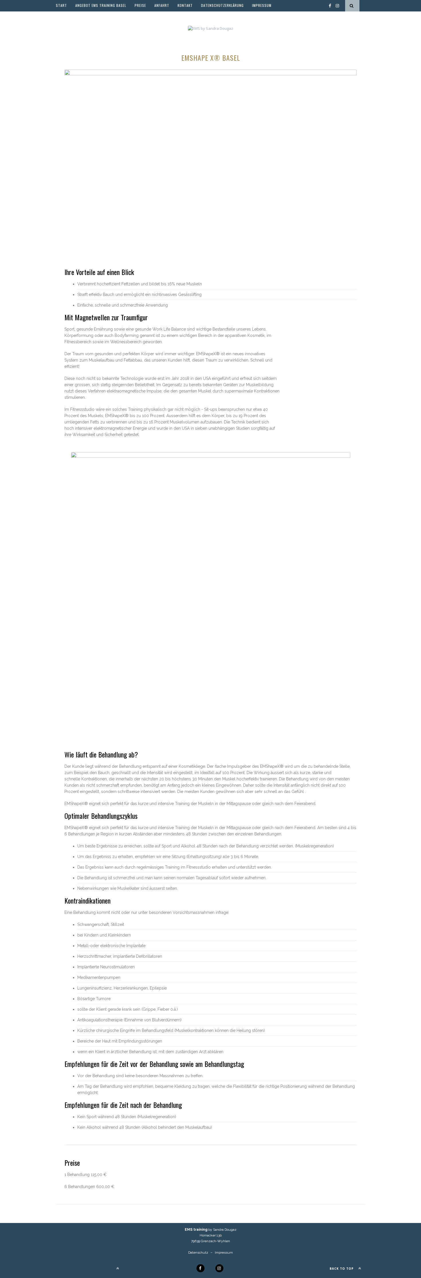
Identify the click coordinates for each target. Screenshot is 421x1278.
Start (61, 5)
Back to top (342, 1269)
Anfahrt (161, 5)
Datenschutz (198, 1252)
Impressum (262, 5)
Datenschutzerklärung (222, 5)
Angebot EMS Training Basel (100, 5)
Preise (140, 5)
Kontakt (185, 5)
